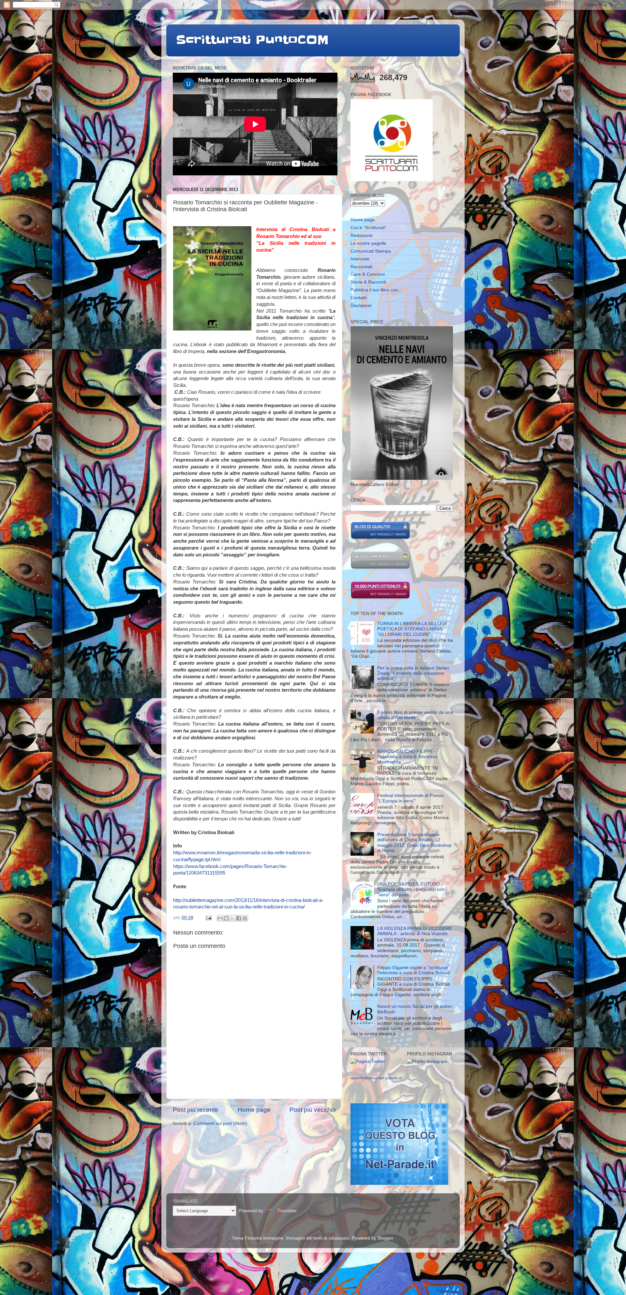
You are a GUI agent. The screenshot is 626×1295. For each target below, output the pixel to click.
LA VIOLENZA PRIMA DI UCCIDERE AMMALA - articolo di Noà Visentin (414, 931)
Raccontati (361, 266)
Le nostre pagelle (368, 243)
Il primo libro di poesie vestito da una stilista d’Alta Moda (415, 715)
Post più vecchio (313, 1109)
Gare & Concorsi (367, 274)
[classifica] (399, 1183)
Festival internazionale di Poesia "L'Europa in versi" (410, 798)
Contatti (358, 297)
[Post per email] (208, 917)
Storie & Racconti (368, 282)
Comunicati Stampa (370, 251)
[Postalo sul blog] (226, 918)
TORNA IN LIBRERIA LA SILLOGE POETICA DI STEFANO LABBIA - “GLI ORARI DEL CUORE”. (412, 629)
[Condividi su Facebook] (238, 918)
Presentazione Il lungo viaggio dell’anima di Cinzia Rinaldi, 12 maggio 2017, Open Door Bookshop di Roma (414, 842)
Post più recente (195, 1109)
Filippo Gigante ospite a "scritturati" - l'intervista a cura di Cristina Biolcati (415, 970)
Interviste (359, 259)
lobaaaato (339, 1238)
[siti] (380, 538)
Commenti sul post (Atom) (220, 1123)
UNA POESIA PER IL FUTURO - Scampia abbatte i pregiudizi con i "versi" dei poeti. (412, 889)
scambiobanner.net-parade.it (375, 1078)
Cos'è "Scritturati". (369, 227)
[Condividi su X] (232, 918)
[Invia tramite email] (220, 918)
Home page (254, 1109)
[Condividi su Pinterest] (245, 918)
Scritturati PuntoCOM (252, 40)
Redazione (361, 235)
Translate (287, 1210)
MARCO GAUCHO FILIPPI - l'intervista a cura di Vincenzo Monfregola (407, 756)
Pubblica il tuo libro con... (376, 289)
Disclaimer (361, 305)
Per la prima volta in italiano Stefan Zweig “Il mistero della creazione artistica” (413, 673)
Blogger (385, 1238)
